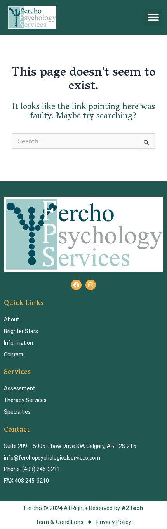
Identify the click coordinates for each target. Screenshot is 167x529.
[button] (153, 17)
